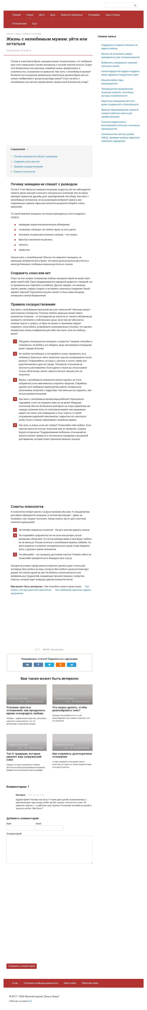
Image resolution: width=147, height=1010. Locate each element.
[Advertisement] (52, 623)
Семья (29, 14)
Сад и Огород (113, 14)
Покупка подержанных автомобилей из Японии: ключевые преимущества (120, 125)
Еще (34, 23)
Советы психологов (24, 171)
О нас (15, 983)
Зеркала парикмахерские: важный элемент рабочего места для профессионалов (119, 113)
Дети (42, 14)
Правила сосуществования (28, 166)
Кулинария (94, 14)
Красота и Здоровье (72, 14)
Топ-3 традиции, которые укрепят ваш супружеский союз (23, 756)
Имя (8, 823)
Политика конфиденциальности (41, 983)
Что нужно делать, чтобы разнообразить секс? (69, 709)
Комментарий (13, 833)
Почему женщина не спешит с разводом (35, 156)
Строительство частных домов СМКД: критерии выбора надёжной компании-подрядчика (120, 137)
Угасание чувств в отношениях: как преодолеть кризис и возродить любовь (25, 710)
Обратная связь (90, 983)
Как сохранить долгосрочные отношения (72, 755)
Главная (16, 14)
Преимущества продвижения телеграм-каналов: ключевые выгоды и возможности (117, 92)
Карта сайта (70, 983)
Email (38, 823)
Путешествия (19, 23)
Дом (52, 14)
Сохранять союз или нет (27, 161)
